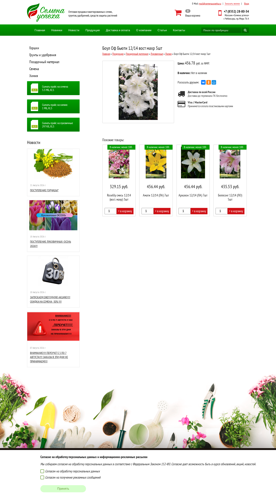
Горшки (34, 47)
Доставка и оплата (118, 30)
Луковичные (157, 54)
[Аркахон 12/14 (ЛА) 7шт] (193, 180)
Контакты (179, 30)
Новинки (56, 30)
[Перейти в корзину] (187, 13)
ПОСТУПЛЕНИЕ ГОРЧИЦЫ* (44, 190)
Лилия (168, 54)
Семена (34, 68)
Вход (246, 3)
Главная (40, 30)
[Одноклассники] (208, 82)
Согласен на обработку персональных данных (72, 471)
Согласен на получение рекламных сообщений (72, 477)
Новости (73, 30)
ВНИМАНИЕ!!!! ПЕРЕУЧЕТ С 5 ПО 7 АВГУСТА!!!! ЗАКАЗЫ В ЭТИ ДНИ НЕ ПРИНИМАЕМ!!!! (49, 357)
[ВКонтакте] (203, 82)
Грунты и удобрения (42, 54)
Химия (33, 75)
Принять (63, 488)
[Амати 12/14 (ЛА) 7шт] (156, 180)
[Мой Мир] (214, 82)
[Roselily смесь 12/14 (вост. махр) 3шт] (119, 180)
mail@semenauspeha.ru (210, 3)
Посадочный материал (44, 61)
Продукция (92, 30)
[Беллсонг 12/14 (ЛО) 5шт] (230, 180)
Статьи (162, 30)
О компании (143, 30)
